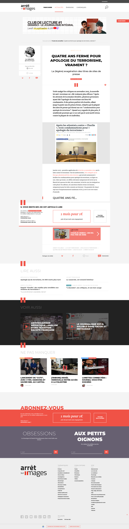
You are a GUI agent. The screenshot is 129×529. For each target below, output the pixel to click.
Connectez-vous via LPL (28, 222)
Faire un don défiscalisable (97, 496)
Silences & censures (62, 494)
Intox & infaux (61, 474)
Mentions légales (95, 500)
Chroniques (81, 7)
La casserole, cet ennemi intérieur (79, 280)
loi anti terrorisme (72, 248)
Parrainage (93, 474)
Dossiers (76, 476)
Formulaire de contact (96, 486)
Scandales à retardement (63, 473)
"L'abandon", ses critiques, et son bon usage (84, 288)
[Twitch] (40, 518)
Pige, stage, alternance (96, 490)
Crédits (93, 504)
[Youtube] (31, 518)
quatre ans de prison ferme (62, 249)
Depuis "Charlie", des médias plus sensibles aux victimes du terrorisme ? (40, 288)
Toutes (76, 469)
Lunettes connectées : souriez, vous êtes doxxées (94, 380)
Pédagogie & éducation (63, 496)
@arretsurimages (29, 60)
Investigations (61, 476)
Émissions (70, 7)
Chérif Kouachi (89, 249)
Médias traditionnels (62, 492)
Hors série (60, 519)
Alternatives (60, 482)
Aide (92, 492)
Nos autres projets (95, 482)
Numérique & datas (62, 478)
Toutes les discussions (96, 488)
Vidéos (76, 478)
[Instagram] (35, 518)
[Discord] (44, 518)
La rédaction (29, 59)
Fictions (60, 469)
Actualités (59, 7)
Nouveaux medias (62, 484)
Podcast (93, 508)
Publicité (60, 490)
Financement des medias (64, 498)
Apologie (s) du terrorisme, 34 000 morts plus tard (41, 280)
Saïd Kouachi (77, 249)
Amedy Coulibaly (58, 248)
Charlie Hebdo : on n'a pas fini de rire (85, 285)
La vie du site (94, 470)
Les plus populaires (79, 480)
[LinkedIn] (49, 518)
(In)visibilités (61, 486)
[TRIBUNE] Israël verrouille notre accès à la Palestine (64, 380)
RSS (92, 506)
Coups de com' (61, 470)
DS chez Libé (67, 519)
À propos (93, 478)
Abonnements (94, 469)
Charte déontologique (96, 484)
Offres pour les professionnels (98, 494)
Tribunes (93, 510)
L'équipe (93, 480)
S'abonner (121, 21)
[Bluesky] (26, 518)
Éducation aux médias (96, 476)
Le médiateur (94, 473)
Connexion (105, 1)
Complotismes (61, 488)
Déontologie (61, 480)
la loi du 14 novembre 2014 (86, 170)
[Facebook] (22, 518)
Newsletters (94, 498)
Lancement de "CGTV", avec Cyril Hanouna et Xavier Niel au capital (33, 380)
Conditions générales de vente (98, 502)
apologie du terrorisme (89, 248)
